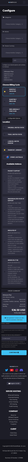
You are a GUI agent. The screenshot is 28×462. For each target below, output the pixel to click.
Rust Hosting (13, 399)
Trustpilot (13, 424)
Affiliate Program (13, 417)
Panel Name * (5, 323)
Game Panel (13, 435)
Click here (19, 320)
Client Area (13, 433)
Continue (13, 352)
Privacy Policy (13, 422)
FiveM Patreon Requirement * (11, 335)
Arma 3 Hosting (13, 402)
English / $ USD (14, 383)
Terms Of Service (13, 419)
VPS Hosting (13, 404)
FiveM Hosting (13, 406)
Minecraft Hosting (13, 395)
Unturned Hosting (13, 397)
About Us (13, 415)
